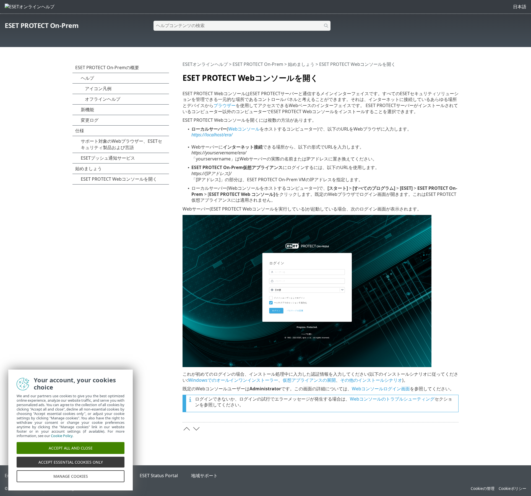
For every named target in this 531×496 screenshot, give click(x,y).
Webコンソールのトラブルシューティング (392, 399)
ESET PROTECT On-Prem (42, 25)
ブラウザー (225, 105)
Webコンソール (244, 129)
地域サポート (204, 475)
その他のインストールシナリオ (371, 380)
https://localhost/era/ (212, 135)
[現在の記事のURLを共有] (439, 75)
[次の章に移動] (196, 429)
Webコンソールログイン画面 (381, 389)
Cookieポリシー (512, 488)
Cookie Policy (61, 435)
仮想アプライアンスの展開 (309, 380)
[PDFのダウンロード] (447, 75)
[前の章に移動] (187, 429)
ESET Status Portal (159, 475)
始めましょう (301, 64)
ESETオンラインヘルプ (205, 64)
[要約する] (455, 75)
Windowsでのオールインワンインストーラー (233, 380)
